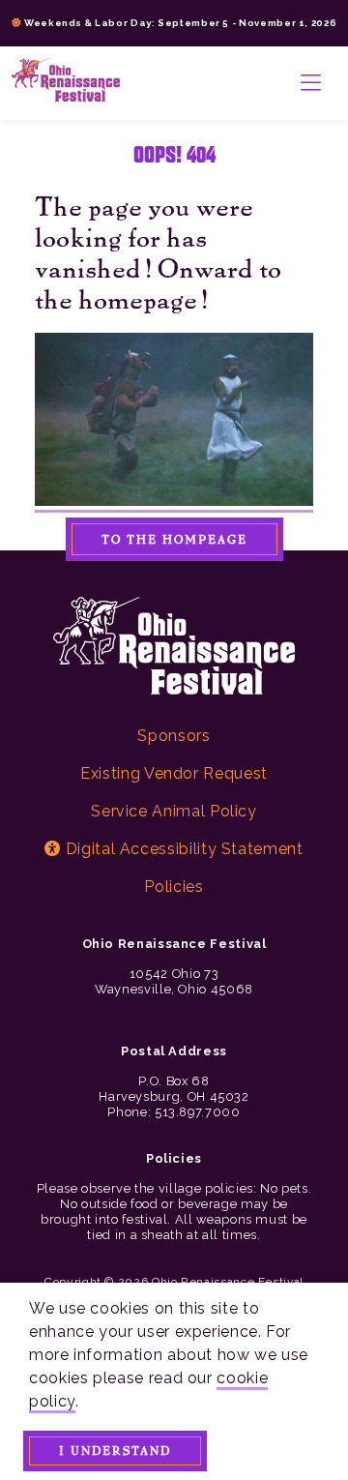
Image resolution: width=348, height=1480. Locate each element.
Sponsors (173, 735)
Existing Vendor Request (174, 773)
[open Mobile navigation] (311, 83)
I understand (115, 1450)
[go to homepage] (66, 83)
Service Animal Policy (173, 811)
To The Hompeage (174, 539)
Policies (173, 886)
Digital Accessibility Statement (182, 849)
